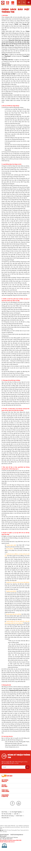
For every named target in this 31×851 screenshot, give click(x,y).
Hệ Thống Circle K (5, 780)
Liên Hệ (16, 814)
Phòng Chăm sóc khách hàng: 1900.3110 (10, 840)
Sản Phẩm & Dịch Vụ (5, 795)
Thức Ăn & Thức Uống (5, 790)
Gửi (27, 767)
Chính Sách (19, 816)
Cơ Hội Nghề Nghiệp (16, 812)
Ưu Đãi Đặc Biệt (4, 785)
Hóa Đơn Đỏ (5, 817)
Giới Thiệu (4, 812)
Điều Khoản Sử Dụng (8, 816)
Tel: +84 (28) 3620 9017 (6, 839)
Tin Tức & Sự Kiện (6, 814)
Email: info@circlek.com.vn (7, 842)
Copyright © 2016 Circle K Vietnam (9, 837)
